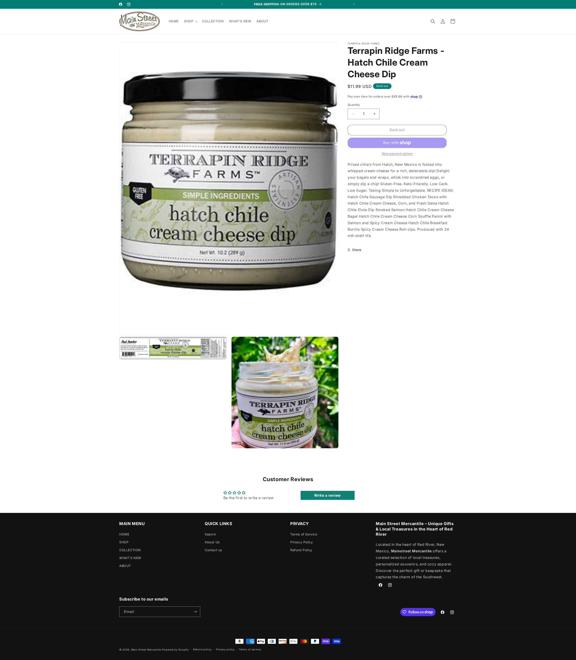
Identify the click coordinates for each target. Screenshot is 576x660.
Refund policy (202, 649)
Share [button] (356, 250)
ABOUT (125, 566)
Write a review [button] (327, 495)
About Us (212, 542)
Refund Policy (301, 550)
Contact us (213, 550)
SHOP (123, 542)
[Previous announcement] (222, 4)
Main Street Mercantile (146, 649)
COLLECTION (130, 550)
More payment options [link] (397, 153)
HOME (124, 534)
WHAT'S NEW (130, 558)
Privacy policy (225, 649)
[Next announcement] (354, 4)
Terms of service (250, 649)
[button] (190, 21)
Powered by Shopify (175, 649)
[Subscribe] (195, 611)
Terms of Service (303, 534)
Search (210, 534)
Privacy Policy (301, 542)
